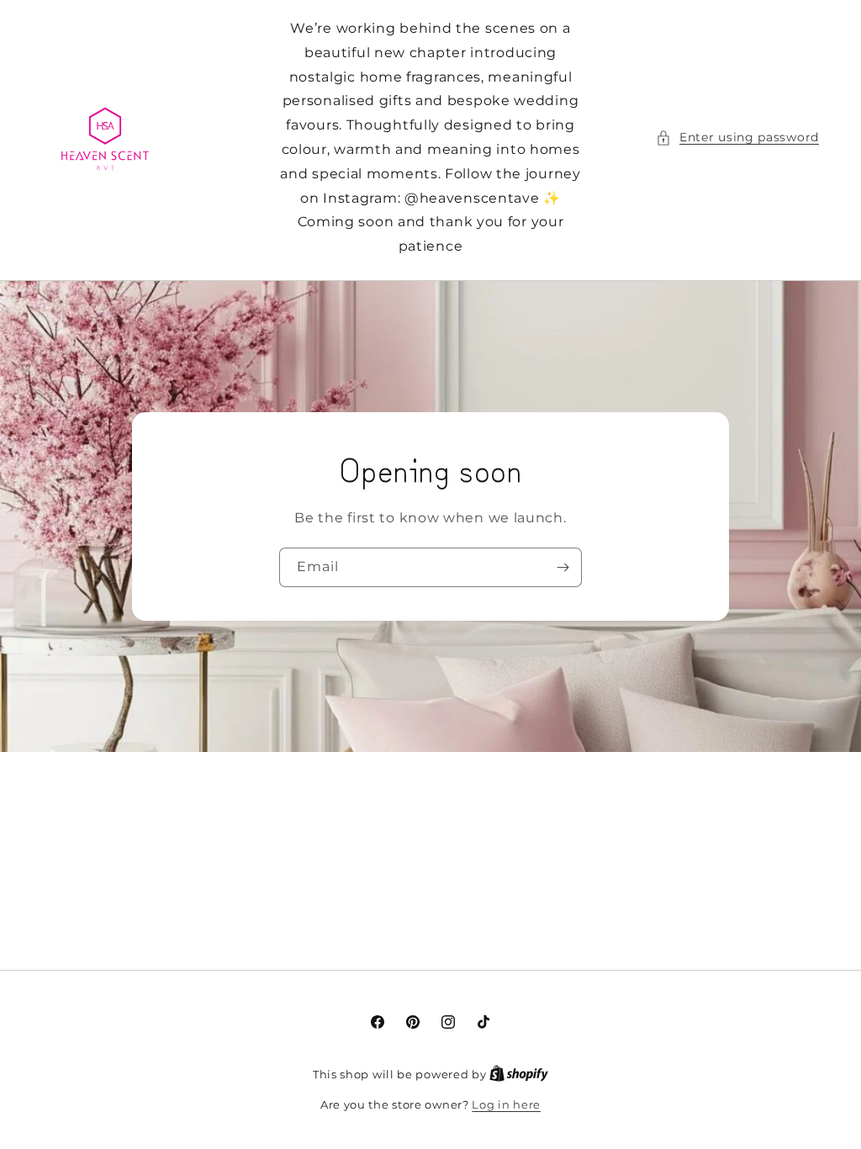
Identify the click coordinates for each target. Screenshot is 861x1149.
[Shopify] (518, 1074)
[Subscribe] (562, 567)
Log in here (506, 1104)
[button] (737, 137)
